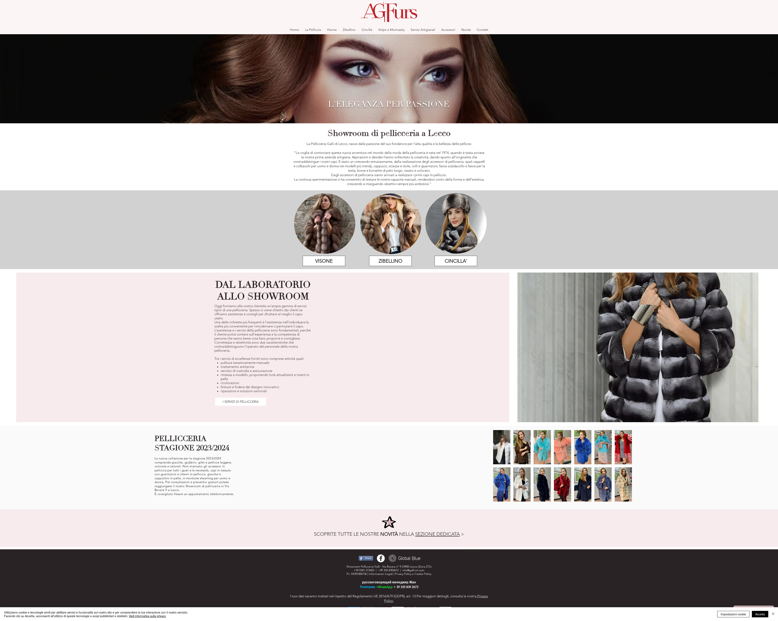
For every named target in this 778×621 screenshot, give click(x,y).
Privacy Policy (403, 574)
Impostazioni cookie (733, 614)
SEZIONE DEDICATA (437, 534)
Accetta (760, 614)
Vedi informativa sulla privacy (147, 616)
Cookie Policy (423, 574)
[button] (501, 447)
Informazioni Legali (381, 574)
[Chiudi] (773, 614)
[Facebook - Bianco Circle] (381, 558)
